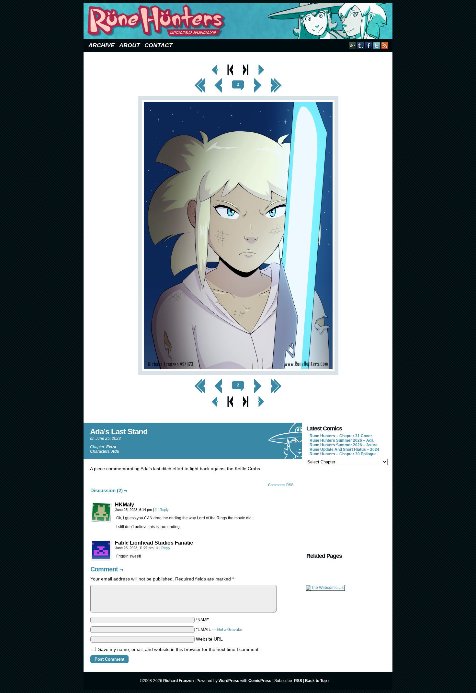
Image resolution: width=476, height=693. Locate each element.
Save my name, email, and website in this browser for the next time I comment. (179, 649)
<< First (200, 79)
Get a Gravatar (230, 629)
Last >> (276, 79)
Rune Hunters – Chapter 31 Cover (341, 436)
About (129, 45)
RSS (385, 45)
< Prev (218, 79)
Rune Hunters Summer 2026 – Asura (344, 445)
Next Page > (261, 66)
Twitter (377, 45)
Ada (115, 451)
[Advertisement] (346, 508)
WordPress (229, 680)
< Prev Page (215, 66)
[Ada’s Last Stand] (238, 373)
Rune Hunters (239, 21)
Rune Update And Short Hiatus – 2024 (344, 449)
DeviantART (352, 45)
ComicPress (259, 680)
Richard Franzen (178, 680)
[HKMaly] (101, 512)
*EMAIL (219, 629)
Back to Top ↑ (317, 680)
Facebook (369, 45)
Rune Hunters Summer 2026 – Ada (342, 440)
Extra (111, 447)
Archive (101, 45)
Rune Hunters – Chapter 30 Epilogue (343, 454)
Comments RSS (280, 485)
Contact (158, 45)
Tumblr (361, 45)
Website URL (209, 639)
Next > (257, 79)
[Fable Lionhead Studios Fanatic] (101, 550)
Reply (164, 510)
